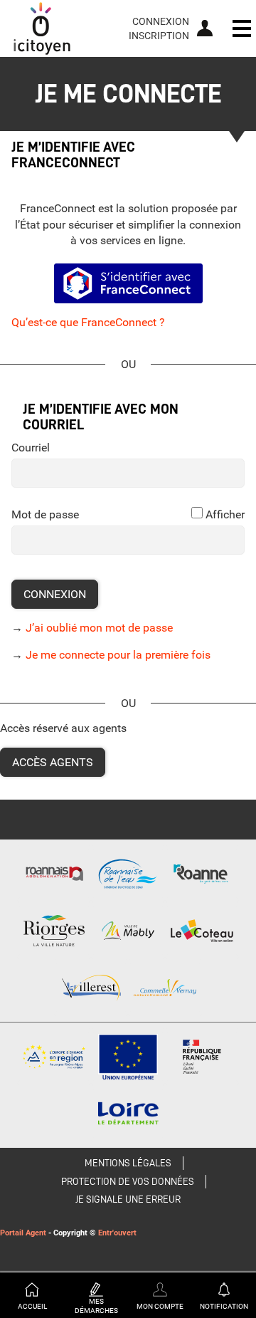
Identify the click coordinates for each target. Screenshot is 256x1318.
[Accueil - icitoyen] (42, 28)
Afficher (225, 514)
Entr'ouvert (117, 1233)
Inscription (159, 35)
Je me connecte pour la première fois (118, 654)
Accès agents (52, 762)
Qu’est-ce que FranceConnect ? (88, 322)
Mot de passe (45, 514)
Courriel (30, 447)
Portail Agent (23, 1233)
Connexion (160, 21)
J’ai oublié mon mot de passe (99, 627)
